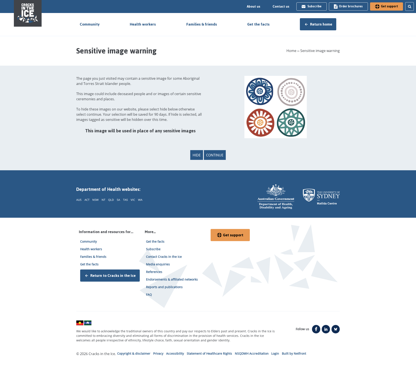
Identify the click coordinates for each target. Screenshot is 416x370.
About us (253, 6)
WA (140, 200)
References (154, 272)
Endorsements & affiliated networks (172, 279)
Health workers (143, 24)
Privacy (158, 353)
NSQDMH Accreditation (252, 353)
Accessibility (175, 353)
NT (103, 200)
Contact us (281, 6)
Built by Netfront (294, 353)
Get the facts (258, 24)
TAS (125, 200)
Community (89, 24)
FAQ (149, 294)
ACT (86, 200)
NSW (95, 200)
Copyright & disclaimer (133, 353)
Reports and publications (164, 287)
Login (275, 353)
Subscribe (314, 6)
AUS (78, 200)
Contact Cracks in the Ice (164, 257)
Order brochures (351, 6)
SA (118, 200)
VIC (133, 200)
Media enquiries (158, 264)
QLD (111, 200)
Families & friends (201, 24)
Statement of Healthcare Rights (209, 353)
